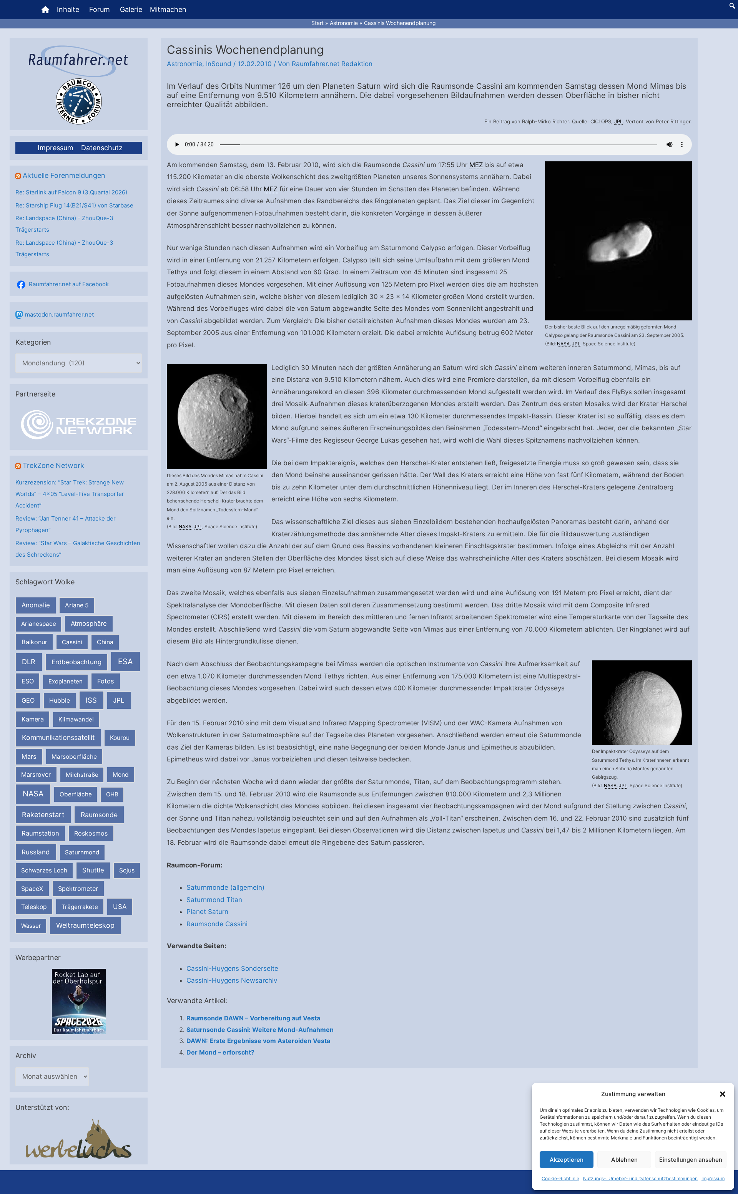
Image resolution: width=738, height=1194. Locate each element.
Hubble (59, 700)
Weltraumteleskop (85, 925)
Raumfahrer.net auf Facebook (69, 284)
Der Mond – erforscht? (220, 1052)
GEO (28, 700)
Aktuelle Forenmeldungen (64, 175)
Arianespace (38, 623)
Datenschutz (102, 148)
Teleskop (34, 906)
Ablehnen (624, 1159)
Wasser (31, 925)
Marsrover (36, 774)
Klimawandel (76, 719)
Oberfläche (76, 794)
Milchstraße (82, 774)
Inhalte (68, 9)
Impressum (713, 1178)
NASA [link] (563, 344)
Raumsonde (99, 815)
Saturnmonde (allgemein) (225, 887)
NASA (33, 793)
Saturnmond (82, 852)
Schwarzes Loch (44, 870)
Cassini (72, 642)
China (105, 642)
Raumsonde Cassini (217, 924)
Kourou (120, 737)
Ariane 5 (77, 605)
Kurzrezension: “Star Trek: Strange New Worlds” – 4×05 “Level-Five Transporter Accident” (69, 494)
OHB (112, 794)
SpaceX (32, 888)
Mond (121, 774)
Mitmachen (168, 9)
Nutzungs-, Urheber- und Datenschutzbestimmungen (640, 1178)
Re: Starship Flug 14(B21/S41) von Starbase (74, 205)
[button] (722, 1094)
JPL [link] (618, 121)
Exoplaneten (65, 681)
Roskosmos (91, 833)
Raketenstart (43, 815)
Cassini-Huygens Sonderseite (232, 968)
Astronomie (184, 64)
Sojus (127, 870)
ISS (91, 700)
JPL (119, 700)
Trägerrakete (80, 906)
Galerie (131, 9)
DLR (28, 661)
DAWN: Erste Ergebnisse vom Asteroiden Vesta (258, 1041)
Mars (29, 756)
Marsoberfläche (74, 756)
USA (119, 906)
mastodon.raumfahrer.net (59, 314)
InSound (218, 64)
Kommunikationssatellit (58, 737)
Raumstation (40, 833)
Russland (36, 852)
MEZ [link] (476, 165)
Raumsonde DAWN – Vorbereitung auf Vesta (253, 1018)
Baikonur (34, 642)
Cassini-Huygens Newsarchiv (231, 980)
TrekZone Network (53, 465)
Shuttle (93, 870)
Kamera (33, 719)
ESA (125, 661)
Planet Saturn (207, 911)
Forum (99, 9)
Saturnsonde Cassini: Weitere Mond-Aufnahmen (260, 1029)
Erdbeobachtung (76, 662)
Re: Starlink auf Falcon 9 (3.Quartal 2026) (71, 192)
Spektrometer (78, 888)
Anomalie (36, 605)
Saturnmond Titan (214, 900)
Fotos (105, 681)
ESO (28, 681)
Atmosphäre (89, 623)
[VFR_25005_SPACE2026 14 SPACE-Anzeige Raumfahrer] (79, 1001)
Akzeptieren (566, 1159)
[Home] (45, 9)
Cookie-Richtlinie (560, 1178)
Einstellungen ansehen (690, 1159)
